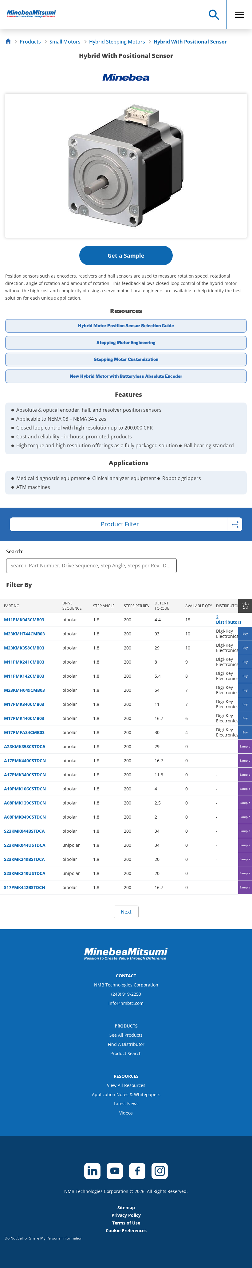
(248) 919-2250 (126, 994)
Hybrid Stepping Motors (117, 41)
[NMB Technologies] (9, 41)
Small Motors (65, 41)
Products (30, 41)
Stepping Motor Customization (126, 359)
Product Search (126, 1053)
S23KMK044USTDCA (24, 845)
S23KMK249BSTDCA (24, 859)
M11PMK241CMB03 (24, 661)
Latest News (126, 1104)
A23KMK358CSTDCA (24, 746)
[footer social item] (92, 1171)
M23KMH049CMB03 (24, 690)
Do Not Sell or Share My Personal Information (43, 1238)
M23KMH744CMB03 (24, 633)
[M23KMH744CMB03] (34, 14)
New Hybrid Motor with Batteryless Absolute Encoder (126, 376)
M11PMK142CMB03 (24, 676)
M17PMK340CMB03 (24, 704)
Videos (126, 1113)
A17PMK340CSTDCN (25, 774)
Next (126, 911)
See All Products (126, 1035)
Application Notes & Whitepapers (126, 1094)
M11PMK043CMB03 (24, 619)
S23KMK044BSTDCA (24, 831)
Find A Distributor (126, 1044)
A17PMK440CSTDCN (25, 760)
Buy (245, 633)
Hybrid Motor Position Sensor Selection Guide (126, 325)
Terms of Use (126, 1223)
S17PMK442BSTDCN (24, 887)
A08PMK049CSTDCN (25, 816)
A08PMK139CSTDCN (25, 802)
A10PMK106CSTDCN (25, 788)
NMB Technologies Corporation (126, 985)
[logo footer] (126, 958)
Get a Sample (126, 255)
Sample (245, 746)
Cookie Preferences (126, 1230)
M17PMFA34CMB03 (24, 732)
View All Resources (126, 1085)
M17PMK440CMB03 (24, 718)
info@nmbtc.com (126, 1003)
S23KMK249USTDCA (24, 873)
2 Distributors (229, 619)
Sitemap (126, 1207)
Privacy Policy (126, 1215)
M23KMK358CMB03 (24, 647)
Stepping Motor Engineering (126, 342)
